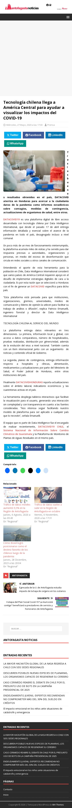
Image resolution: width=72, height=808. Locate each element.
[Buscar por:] (36, 629)
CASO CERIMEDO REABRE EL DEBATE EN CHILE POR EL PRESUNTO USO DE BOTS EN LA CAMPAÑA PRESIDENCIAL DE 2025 (34, 686)
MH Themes (58, 804)
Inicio (6, 794)
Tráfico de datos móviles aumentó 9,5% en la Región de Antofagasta (16, 508)
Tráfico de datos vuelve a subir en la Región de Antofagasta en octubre (48, 508)
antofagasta (19, 575)
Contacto (7, 789)
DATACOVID (37, 286)
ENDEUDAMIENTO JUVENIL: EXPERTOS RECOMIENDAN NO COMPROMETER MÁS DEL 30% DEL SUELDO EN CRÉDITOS (34, 699)
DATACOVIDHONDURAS (29, 382)
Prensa (51, 124)
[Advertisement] (36, 58)
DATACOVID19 (11, 219)
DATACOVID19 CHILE (50, 426)
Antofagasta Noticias (20, 640)
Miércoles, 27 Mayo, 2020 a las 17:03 (24, 124)
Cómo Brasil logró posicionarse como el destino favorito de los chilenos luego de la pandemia (15, 549)
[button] (67, 16)
